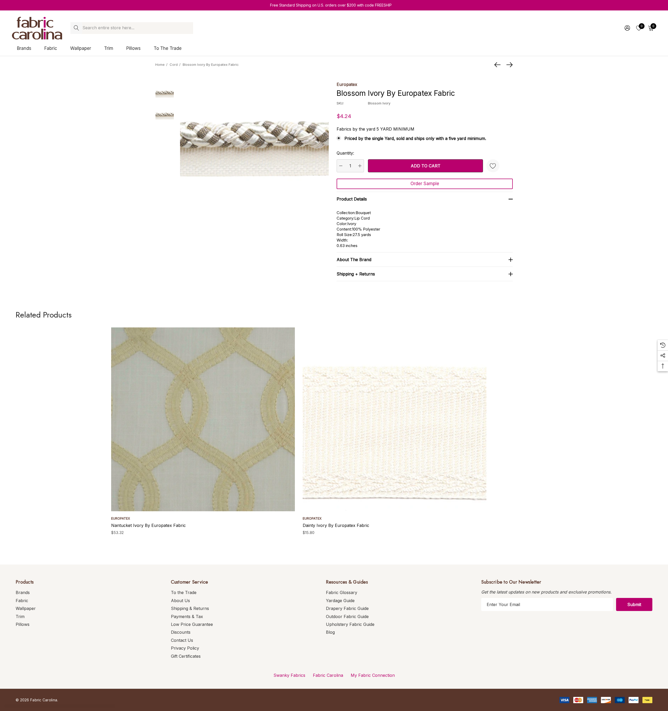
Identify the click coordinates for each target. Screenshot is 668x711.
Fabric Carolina (328, 675)
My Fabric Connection (373, 675)
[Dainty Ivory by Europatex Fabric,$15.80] (394, 419)
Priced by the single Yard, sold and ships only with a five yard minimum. (415, 138)
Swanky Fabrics (289, 675)
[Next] (508, 65)
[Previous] (498, 65)
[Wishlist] (492, 165)
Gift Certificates (186, 656)
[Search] (76, 28)
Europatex (347, 84)
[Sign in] (627, 27)
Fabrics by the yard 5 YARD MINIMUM (375, 129)
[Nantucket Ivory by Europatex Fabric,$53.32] (203, 419)
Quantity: (345, 153)
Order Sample (424, 183)
